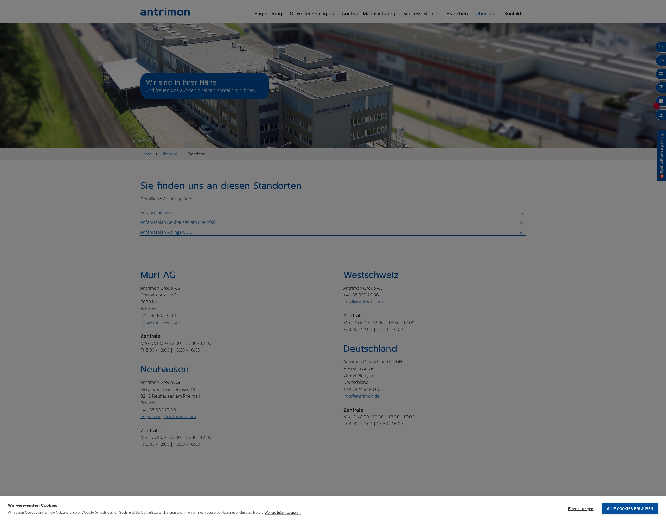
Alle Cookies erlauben (630, 509)
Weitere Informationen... (283, 512)
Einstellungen (581, 509)
